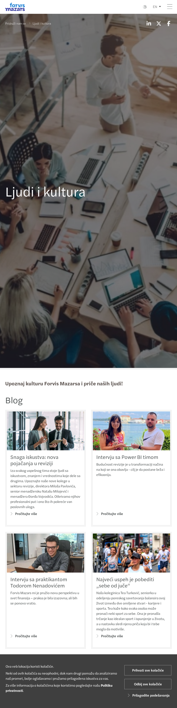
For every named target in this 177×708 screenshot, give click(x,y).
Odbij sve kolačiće (148, 683)
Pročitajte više (26, 513)
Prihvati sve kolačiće (148, 670)
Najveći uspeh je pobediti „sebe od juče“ (125, 582)
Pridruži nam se (15, 23)
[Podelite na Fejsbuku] (168, 23)
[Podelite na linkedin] (148, 23)
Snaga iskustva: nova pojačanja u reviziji (34, 460)
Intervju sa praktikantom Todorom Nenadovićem (38, 582)
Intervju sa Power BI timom (127, 456)
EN (155, 6)
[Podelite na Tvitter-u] (158, 23)
